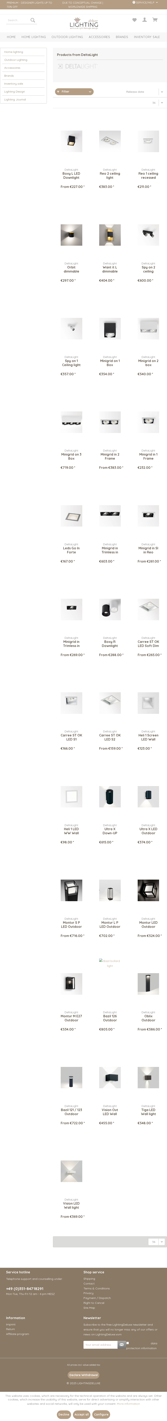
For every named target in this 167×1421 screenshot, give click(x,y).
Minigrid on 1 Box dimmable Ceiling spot (110, 363)
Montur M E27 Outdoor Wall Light (71, 1018)
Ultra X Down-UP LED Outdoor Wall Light (110, 831)
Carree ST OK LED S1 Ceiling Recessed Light (71, 737)
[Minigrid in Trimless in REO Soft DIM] (110, 516)
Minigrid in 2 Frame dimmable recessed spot (110, 456)
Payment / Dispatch (97, 1298)
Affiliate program (17, 1334)
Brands (9, 75)
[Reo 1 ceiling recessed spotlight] (148, 141)
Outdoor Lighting (15, 60)
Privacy (88, 1293)
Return (10, 1329)
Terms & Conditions (97, 1288)
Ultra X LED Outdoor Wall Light (148, 831)
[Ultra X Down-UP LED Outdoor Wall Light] (110, 796)
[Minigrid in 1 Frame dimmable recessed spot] (148, 422)
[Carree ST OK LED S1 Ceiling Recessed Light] (71, 703)
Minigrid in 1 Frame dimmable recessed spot (148, 456)
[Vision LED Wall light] (71, 1171)
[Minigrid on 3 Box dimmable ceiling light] (71, 422)
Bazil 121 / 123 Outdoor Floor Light (71, 1112)
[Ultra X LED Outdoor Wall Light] (148, 796)
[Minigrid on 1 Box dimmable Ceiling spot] (110, 328)
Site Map (89, 1308)
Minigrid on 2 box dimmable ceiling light (148, 363)
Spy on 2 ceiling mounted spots (148, 269)
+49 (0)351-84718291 (24, 1288)
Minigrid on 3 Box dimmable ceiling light (71, 456)
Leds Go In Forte (71, 550)
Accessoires (12, 68)
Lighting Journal (15, 99)
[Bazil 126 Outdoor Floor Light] (110, 984)
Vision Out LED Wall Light (110, 1112)
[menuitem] (21, 20)
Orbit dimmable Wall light (71, 269)
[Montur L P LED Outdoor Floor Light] (110, 890)
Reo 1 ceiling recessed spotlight (148, 175)
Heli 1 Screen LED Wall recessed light (148, 737)
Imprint (10, 1324)
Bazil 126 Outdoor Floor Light (110, 1018)
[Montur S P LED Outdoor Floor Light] (71, 890)
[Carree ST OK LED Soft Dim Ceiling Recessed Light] (148, 609)
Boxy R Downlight (110, 644)
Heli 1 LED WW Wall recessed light (71, 831)
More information (128, 1404)
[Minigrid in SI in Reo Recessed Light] (148, 516)
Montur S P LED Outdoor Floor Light (71, 924)
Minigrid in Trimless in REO (71, 644)
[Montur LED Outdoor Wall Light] (148, 890)
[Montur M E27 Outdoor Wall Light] (71, 984)
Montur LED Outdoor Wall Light (148, 924)
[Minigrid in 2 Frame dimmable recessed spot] (110, 422)
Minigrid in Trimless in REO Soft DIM (110, 550)
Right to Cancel (94, 1303)
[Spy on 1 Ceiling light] (71, 328)
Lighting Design (14, 91)
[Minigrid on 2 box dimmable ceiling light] (148, 328)
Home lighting (13, 52)
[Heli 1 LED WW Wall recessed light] (71, 796)
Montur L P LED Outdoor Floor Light (110, 924)
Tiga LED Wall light (148, 1112)
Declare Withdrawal (83, 1375)
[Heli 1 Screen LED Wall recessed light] (148, 703)
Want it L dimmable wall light (110, 269)
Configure (101, 1414)
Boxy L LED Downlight (71, 175)
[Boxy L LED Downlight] (71, 141)
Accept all (82, 1414)
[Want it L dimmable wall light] (110, 235)
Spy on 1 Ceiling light (71, 363)
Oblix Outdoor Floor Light (148, 1018)
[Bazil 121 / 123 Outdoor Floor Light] (71, 1077)
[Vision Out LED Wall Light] (110, 1077)
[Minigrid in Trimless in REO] (71, 609)
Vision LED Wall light (71, 1205)
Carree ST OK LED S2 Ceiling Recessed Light (110, 737)
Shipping (89, 1278)
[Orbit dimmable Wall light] (71, 235)
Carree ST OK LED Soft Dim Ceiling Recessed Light (148, 644)
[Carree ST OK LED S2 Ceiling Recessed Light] (110, 703)
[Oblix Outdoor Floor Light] (148, 984)
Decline (63, 1414)
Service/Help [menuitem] (145, 2)
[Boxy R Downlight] (110, 609)
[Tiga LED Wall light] (148, 1077)
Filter (65, 91)
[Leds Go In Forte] (71, 516)
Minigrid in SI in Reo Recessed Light (148, 550)
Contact (89, 1283)
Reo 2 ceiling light (110, 175)
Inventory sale (13, 83)
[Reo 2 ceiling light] (110, 141)
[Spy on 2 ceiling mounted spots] (148, 235)
